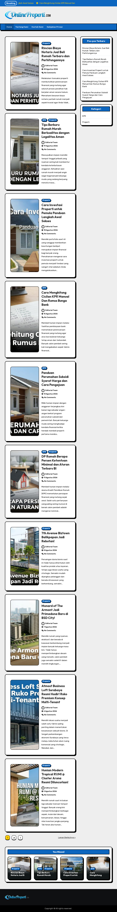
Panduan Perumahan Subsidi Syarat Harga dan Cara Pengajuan (55, 379)
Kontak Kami (37, 27)
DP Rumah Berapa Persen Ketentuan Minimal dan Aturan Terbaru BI (55, 462)
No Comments (50, 73)
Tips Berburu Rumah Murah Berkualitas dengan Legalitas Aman (55, 131)
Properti (46, 43)
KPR (44, 120)
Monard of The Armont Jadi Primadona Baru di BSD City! (54, 612)
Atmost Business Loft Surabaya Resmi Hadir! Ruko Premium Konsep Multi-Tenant (54, 694)
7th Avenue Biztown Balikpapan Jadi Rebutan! (55, 537)
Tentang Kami (21, 27)
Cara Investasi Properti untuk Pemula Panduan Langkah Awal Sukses (53, 213)
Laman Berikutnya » (67, 837)
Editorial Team (51, 66)
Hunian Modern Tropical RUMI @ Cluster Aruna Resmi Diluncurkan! (54, 776)
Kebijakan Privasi (55, 27)
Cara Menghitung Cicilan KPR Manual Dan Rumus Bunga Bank (55, 298)
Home (9, 27)
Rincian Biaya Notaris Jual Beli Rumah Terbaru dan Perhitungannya (55, 54)
